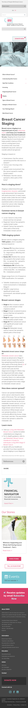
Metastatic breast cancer (10, 356)
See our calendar (10, 580)
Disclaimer (9, 705)
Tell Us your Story (14, 566)
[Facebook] (14, 692)
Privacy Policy (16, 705)
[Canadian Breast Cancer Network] (14, 22)
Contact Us (23, 705)
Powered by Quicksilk (21, 701)
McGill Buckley (11, 701)
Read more (6, 550)
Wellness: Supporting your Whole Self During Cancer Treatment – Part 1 (12, 545)
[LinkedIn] (17, 692)
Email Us (4, 630)
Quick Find (8, 503)
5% (23, 364)
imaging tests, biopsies (10, 191)
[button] (24, 14)
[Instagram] (10, 692)
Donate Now (19, 38)
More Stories (14, 559)
